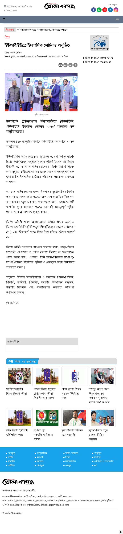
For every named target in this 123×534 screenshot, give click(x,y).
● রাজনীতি (10, 461)
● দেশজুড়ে (10, 453)
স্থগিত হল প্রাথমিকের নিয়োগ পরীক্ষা (43, 435)
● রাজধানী (38, 457)
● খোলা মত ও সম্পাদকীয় (102, 461)
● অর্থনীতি (10, 465)
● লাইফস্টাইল (69, 461)
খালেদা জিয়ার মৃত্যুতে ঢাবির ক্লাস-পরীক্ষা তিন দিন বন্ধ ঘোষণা (44, 393)
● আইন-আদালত (70, 453)
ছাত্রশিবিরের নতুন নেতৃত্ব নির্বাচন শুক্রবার (98, 435)
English (115, 5)
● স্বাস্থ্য (67, 465)
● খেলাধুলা (39, 465)
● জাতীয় (9, 457)
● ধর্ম (94, 465)
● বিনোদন (38, 461)
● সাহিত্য (96, 457)
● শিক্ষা (66, 457)
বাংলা (109, 4)
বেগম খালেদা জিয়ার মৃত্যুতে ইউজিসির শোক (71, 393)
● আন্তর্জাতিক (40, 453)
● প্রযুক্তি (96, 453)
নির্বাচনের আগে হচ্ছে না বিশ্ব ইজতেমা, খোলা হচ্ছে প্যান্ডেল (43, 29)
